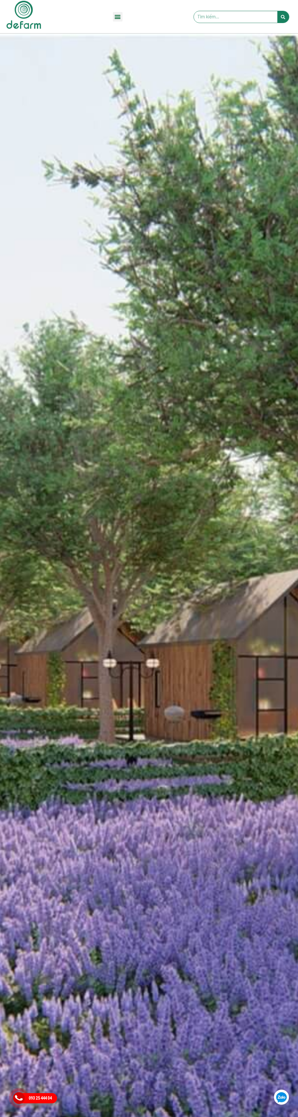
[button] (118, 17)
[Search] (283, 17)
